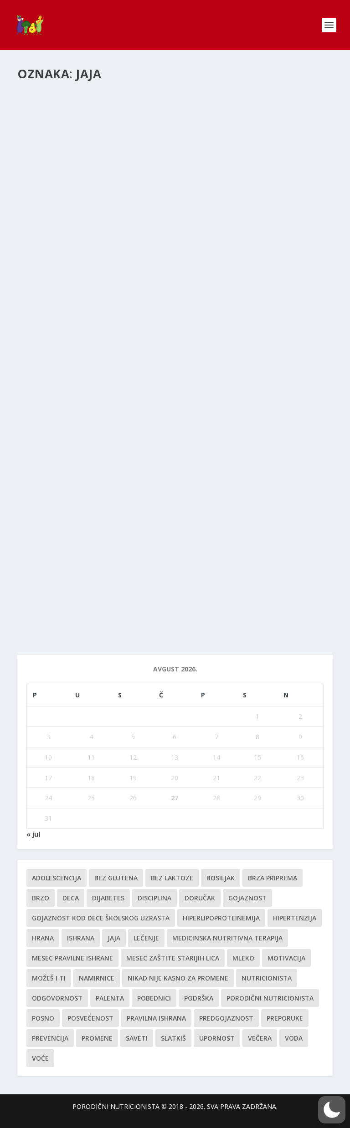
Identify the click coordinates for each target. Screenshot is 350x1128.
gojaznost (247, 898)
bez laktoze (172, 878)
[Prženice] (104, 315)
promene (97, 1038)
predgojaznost (226, 1018)
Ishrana (124, 599)
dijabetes (108, 898)
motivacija (286, 958)
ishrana (80, 938)
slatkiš (173, 1038)
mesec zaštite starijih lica (172, 958)
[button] (331, 1109)
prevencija (50, 1038)
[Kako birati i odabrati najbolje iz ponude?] (135, 565)
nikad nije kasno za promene (178, 978)
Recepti (124, 265)
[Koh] (104, 399)
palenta (110, 998)
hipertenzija (294, 918)
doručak (200, 898)
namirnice (96, 978)
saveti (137, 1038)
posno (43, 1018)
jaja (114, 938)
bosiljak (220, 878)
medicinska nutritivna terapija (227, 938)
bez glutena (116, 878)
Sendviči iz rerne (61, 252)
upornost (217, 1038)
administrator (53, 265)
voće (40, 1058)
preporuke (285, 1018)
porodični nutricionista (270, 998)
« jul (33, 834)
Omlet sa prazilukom (71, 502)
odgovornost (57, 998)
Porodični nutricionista (166, 599)
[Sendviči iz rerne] (160, 162)
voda (294, 1038)
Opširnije (47, 281)
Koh (34, 418)
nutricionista (267, 978)
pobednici (154, 998)
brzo (40, 898)
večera (260, 1038)
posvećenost (90, 1018)
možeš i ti (49, 978)
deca (70, 898)
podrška (198, 998)
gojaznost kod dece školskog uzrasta (101, 918)
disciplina (154, 898)
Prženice (44, 335)
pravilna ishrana (156, 1018)
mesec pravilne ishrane (72, 958)
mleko (243, 958)
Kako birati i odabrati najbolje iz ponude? (115, 585)
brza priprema (272, 878)
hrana (43, 938)
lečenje (146, 938)
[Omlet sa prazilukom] (103, 482)
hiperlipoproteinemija (221, 918)
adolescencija (56, 878)
